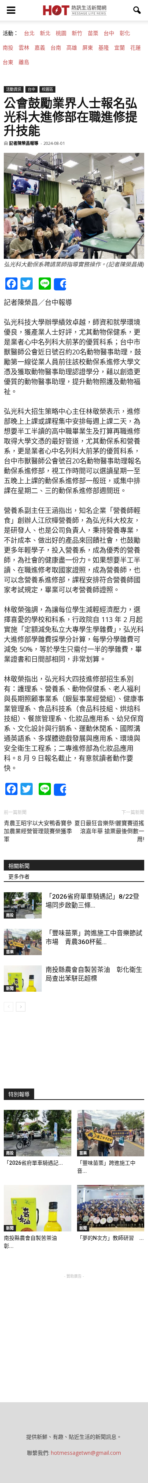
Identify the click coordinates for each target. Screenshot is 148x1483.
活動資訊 (13, 89)
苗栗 (93, 33)
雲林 (24, 48)
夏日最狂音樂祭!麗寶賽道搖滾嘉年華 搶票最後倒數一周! (109, 831)
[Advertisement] (74, 1328)
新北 (45, 33)
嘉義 (40, 48)
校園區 (47, 89)
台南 (55, 48)
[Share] (60, 284)
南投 (8, 48)
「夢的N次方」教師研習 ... (110, 1238)
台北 (29, 33)
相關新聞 (19, 866)
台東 (8, 62)
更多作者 (19, 877)
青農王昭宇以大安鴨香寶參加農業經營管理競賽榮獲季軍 (38, 831)
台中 (109, 33)
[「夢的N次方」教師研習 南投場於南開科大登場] (111, 1208)
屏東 (87, 48)
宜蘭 (119, 48)
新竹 (77, 33)
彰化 (125, 33)
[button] (137, 10)
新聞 (10, 988)
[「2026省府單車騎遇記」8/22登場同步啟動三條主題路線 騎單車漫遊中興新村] (23, 905)
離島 (24, 62)
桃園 (61, 33)
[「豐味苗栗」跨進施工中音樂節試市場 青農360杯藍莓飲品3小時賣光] (23, 942)
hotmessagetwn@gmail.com (86, 1452)
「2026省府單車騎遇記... (33, 1163)
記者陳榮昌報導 (23, 143)
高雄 (71, 48)
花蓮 (135, 48)
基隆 (103, 48)
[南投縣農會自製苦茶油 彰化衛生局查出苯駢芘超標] (23, 978)
